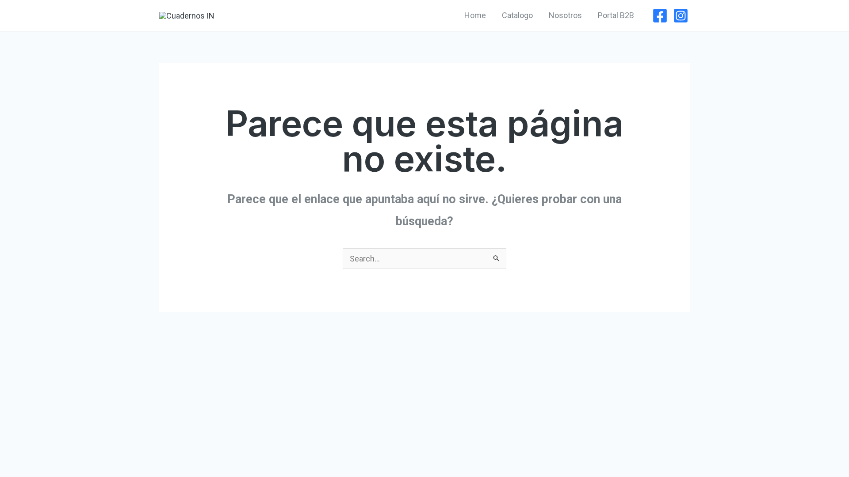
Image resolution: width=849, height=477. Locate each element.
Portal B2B (616, 15)
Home (475, 15)
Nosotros (565, 15)
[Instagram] (681, 16)
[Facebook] (660, 16)
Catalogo (517, 15)
